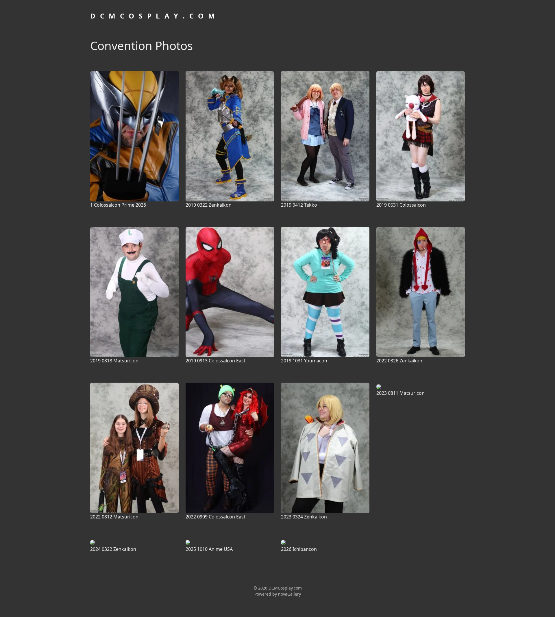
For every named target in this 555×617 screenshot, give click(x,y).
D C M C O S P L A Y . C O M (153, 16)
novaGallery (289, 594)
